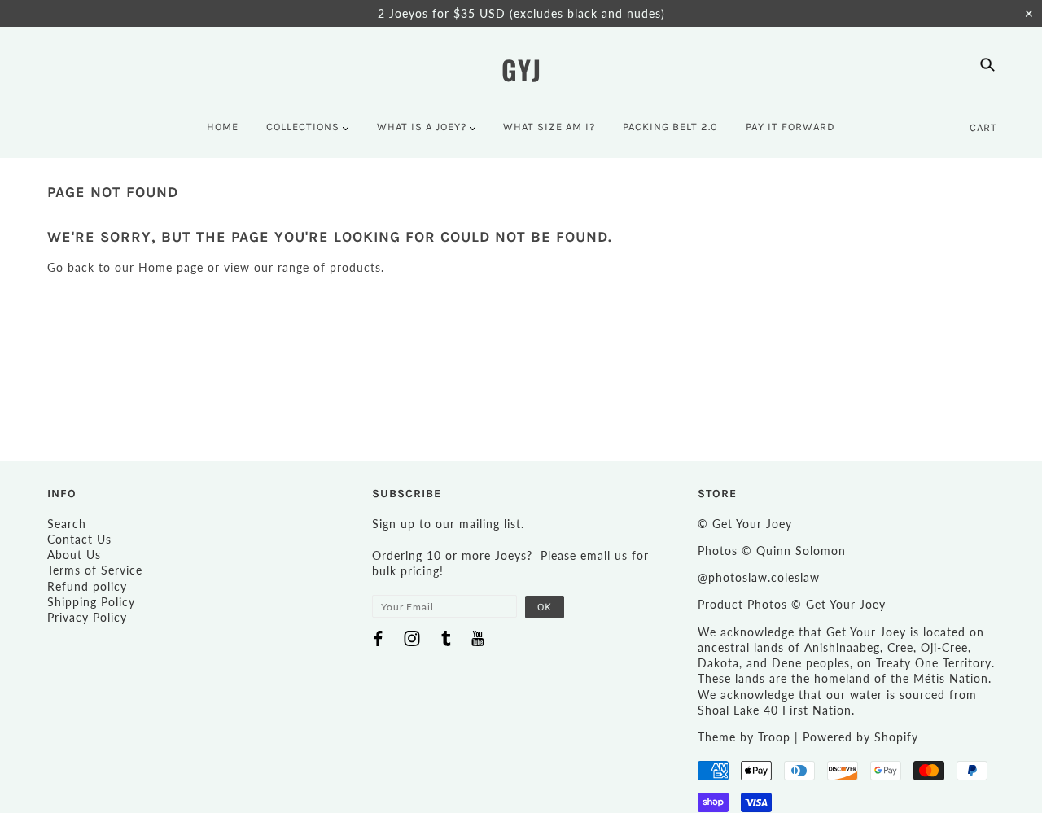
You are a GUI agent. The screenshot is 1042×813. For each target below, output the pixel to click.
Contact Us (79, 539)
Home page (171, 267)
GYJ (521, 69)
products (355, 267)
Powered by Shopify (860, 737)
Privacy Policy (87, 617)
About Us (74, 555)
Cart (983, 127)
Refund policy (87, 586)
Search (66, 524)
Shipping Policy (91, 602)
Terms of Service (94, 570)
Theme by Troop (744, 737)
